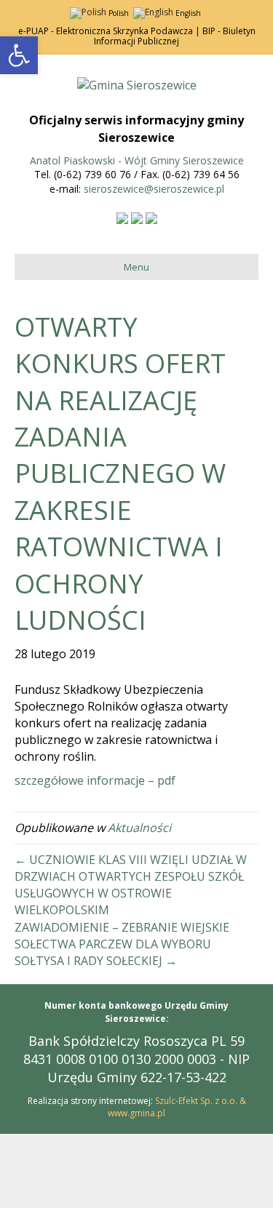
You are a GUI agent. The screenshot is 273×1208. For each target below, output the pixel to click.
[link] (19, 55)
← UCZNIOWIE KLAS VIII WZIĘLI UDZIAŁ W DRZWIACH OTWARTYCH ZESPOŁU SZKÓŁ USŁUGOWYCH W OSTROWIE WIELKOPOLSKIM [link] (131, 885)
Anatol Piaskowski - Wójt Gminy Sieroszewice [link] (137, 160)
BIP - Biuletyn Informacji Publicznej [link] (175, 36)
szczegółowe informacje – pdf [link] (95, 780)
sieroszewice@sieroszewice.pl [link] (154, 189)
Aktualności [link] (139, 828)
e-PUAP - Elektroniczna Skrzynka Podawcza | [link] (109, 31)
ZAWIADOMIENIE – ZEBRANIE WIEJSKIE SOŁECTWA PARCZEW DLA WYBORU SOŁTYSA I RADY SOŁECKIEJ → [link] (122, 944)
